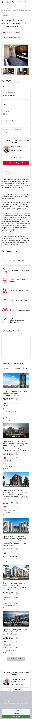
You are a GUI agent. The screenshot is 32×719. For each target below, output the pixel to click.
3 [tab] (14, 385)
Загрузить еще (16, 658)
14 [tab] (15, 624)
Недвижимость (11, 9)
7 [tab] (21, 385)
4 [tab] (16, 385)
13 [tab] (27, 531)
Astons (3, 9)
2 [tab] (12, 385)
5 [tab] (18, 385)
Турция (19, 9)
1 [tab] (10, 385)
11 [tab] (26, 485)
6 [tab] (19, 385)
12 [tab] (26, 531)
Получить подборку (16, 163)
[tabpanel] (16, 380)
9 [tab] (22, 485)
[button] (3, 86)
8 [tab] (23, 385)
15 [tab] (16, 624)
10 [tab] (24, 485)
